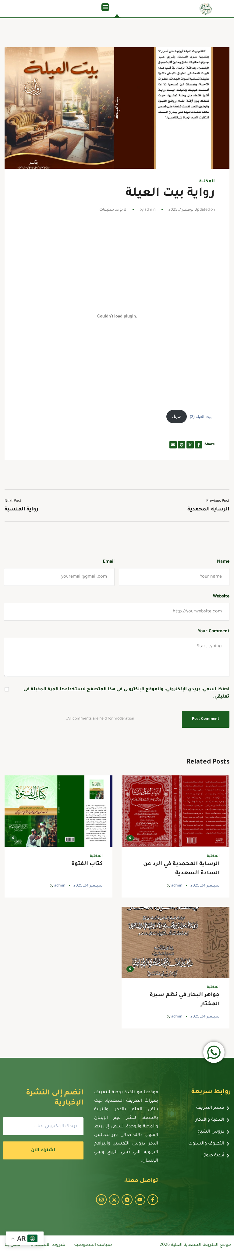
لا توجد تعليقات (112, 210)
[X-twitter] (114, 1199)
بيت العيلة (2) (201, 416)
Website (221, 596)
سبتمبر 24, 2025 (205, 886)
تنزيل (176, 416)
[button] (105, 9)
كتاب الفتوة (87, 864)
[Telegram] (127, 1199)
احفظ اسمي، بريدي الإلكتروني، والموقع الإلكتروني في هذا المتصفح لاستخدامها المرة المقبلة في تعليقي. (126, 693)
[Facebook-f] (152, 1199)
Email (109, 562)
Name (223, 562)
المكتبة (207, 181)
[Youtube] (140, 1199)
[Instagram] (101, 1199)
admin (149, 210)
